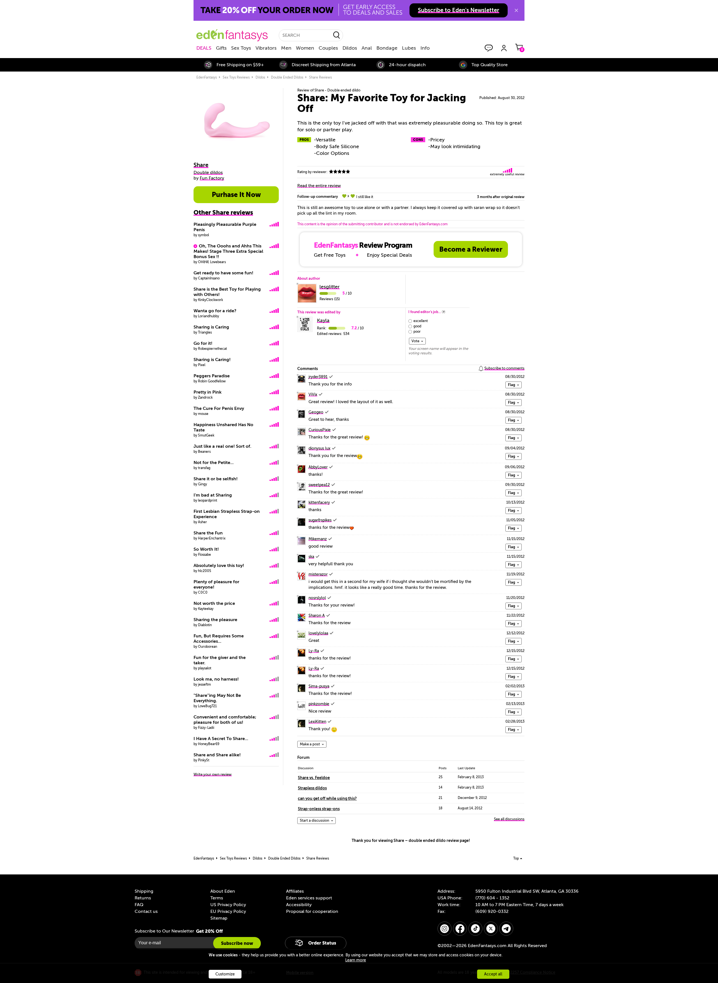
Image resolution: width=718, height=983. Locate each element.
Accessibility (299, 904)
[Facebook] (460, 929)
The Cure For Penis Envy (219, 408)
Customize (225, 974)
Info (425, 48)
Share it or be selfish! (216, 478)
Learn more (355, 960)
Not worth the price (214, 603)
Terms (216, 898)
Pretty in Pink (208, 392)
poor (417, 332)
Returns (143, 898)
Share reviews (320, 77)
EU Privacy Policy (228, 911)
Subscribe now (237, 943)
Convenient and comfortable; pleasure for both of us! (225, 720)
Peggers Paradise (212, 375)
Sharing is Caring (211, 327)
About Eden (222, 891)
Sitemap (218, 918)
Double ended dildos (287, 77)
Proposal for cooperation (312, 911)
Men (286, 48)
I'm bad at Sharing (213, 495)
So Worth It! (206, 549)
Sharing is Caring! (212, 359)
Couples (328, 48)
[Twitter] (491, 929)
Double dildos (208, 172)
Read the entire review (319, 185)
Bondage (386, 48)
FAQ (139, 904)
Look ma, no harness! (216, 679)
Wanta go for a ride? (215, 310)
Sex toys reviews (236, 77)
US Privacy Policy (228, 904)
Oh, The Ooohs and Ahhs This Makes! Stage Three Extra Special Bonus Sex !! (228, 251)
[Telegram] (506, 929)
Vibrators (266, 48)
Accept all (493, 974)
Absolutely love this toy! (219, 565)
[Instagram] (445, 929)
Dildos (349, 48)
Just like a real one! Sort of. (222, 446)
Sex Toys (241, 48)
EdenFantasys (206, 77)
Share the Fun (208, 533)
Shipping (144, 891)
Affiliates (295, 891)
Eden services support (309, 898)
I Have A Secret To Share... (221, 738)
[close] (516, 10)
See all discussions (509, 819)
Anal (367, 48)
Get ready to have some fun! (223, 272)
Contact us (146, 911)
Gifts (221, 48)
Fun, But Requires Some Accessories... (219, 638)
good (417, 326)
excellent (420, 321)
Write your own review (213, 774)
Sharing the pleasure (215, 619)
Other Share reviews (223, 212)
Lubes (409, 48)
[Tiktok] (475, 929)
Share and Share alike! (217, 754)
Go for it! (203, 343)
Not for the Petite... (214, 462)
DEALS (203, 48)
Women (305, 48)
